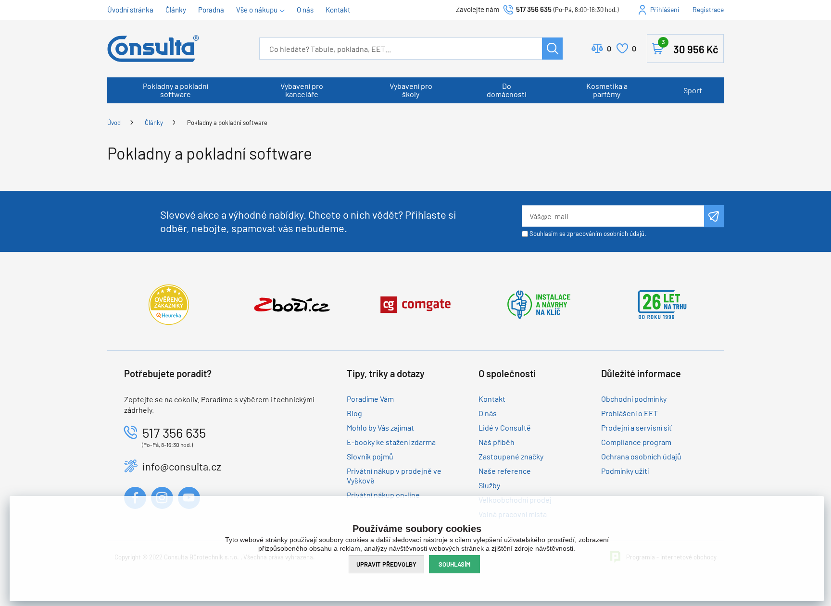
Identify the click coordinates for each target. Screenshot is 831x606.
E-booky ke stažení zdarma (391, 441)
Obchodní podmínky (634, 398)
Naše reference (504, 470)
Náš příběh (496, 441)
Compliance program (636, 441)
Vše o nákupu (256, 9)
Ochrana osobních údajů (641, 456)
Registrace (708, 9)
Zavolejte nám (478, 9)
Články (175, 9)
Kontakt (338, 9)
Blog (354, 413)
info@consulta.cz (181, 466)
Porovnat (609, 48)
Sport (692, 90)
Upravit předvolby (386, 564)
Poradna (211, 9)
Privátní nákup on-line (383, 494)
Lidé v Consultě (504, 427)
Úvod (114, 122)
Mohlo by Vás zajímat (380, 427)
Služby (489, 485)
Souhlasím (454, 564)
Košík (690, 46)
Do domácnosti (507, 90)
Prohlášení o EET (629, 413)
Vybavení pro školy (411, 90)
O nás (305, 9)
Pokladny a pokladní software (175, 90)
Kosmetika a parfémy (607, 90)
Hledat (552, 48)
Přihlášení (664, 9)
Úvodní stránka (130, 9)
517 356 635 (534, 9)
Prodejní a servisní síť (636, 427)
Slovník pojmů (370, 456)
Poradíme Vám (370, 398)
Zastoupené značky (510, 456)
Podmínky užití (625, 470)
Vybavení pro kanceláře (301, 90)
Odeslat (714, 216)
